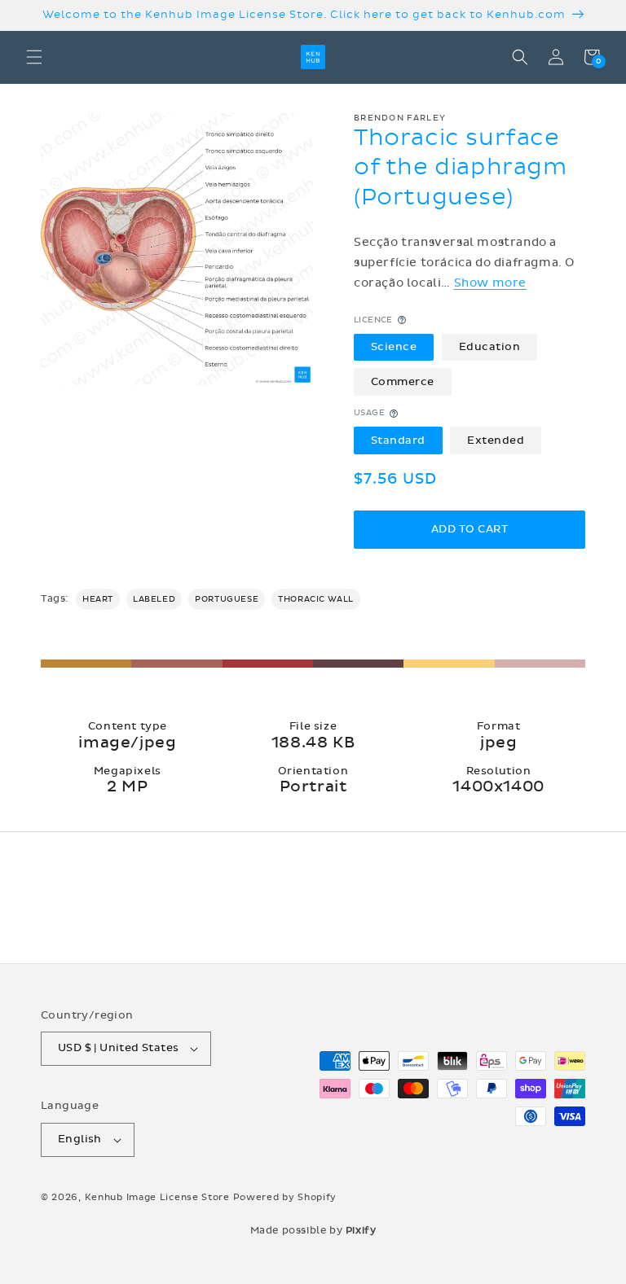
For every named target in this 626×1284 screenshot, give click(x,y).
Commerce (402, 381)
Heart (97, 599)
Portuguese (226, 599)
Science (394, 346)
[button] (34, 57)
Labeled (154, 599)
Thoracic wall (316, 599)
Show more (490, 283)
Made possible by (313, 1230)
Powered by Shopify (285, 1197)
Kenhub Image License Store (157, 1197)
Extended (495, 440)
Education (490, 346)
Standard (398, 440)
